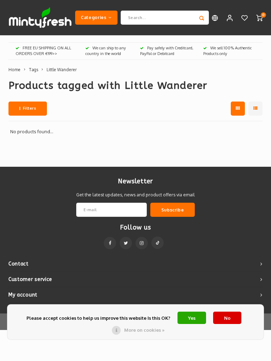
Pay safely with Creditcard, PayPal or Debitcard (166, 50)
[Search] (202, 18)
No (227, 318)
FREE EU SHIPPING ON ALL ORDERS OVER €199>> (43, 50)
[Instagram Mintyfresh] (142, 243)
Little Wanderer (62, 69)
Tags (33, 69)
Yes (191, 318)
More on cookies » (144, 330)
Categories (93, 17)
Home (14, 69)
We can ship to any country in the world (105, 50)
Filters (29, 108)
